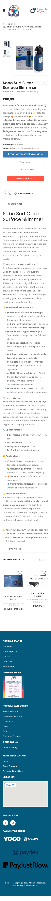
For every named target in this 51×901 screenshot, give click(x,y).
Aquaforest (8, 646)
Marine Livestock (10, 711)
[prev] (42, 83)
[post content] (13, 580)
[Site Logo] (13, 11)
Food (5, 731)
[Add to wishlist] (20, 572)
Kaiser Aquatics (10, 651)
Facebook (5, 193)
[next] (46, 83)
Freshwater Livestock (12, 716)
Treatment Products (12, 736)
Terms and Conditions (13, 771)
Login (5, 761)
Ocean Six (7, 661)
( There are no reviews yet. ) (26, 92)
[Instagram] (13, 823)
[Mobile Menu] (5, 10)
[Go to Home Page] (3, 24)
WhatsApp (10, 193)
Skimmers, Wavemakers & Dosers (25, 148)
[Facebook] (5, 823)
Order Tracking (10, 766)
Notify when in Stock (25, 178)
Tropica (6, 656)
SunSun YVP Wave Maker (13, 598)
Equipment (8, 721)
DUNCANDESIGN (30, 885)
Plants (5, 726)
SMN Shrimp (8, 666)
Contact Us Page (10, 747)
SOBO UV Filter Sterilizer (37, 595)
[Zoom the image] (13, 678)
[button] (16, 58)
